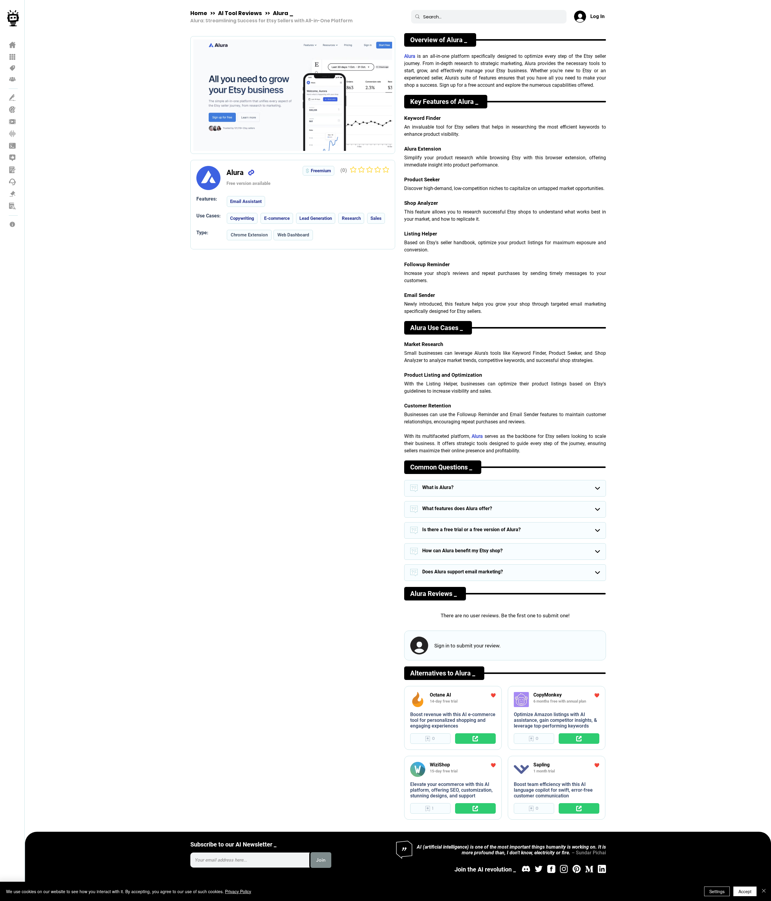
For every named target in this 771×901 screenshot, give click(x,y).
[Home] (12, 45)
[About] (12, 224)
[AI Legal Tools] (12, 194)
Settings (717, 891)
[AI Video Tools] (12, 121)
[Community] (12, 79)
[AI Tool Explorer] (12, 57)
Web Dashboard (293, 235)
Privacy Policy (238, 891)
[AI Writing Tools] (12, 97)
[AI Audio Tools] (12, 133)
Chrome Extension (249, 235)
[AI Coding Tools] (12, 145)
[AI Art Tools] (12, 109)
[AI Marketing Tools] (12, 158)
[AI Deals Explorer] (12, 68)
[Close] (763, 891)
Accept (744, 891)
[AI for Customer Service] (12, 182)
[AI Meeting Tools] (12, 170)
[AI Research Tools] (12, 206)
